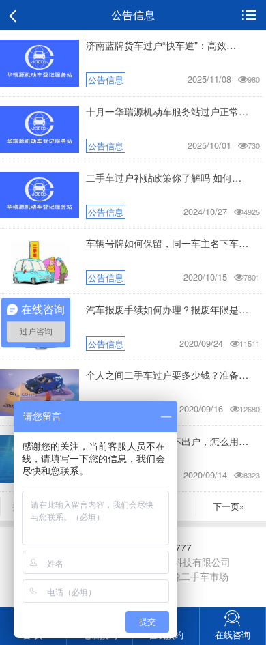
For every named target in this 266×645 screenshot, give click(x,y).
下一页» (228, 506)
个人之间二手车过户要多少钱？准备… (167, 374)
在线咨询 (232, 634)
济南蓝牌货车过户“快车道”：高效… (161, 45)
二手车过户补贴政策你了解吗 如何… (163, 177)
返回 (15, 15)
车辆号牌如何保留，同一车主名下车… (167, 242)
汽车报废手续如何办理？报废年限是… (167, 309)
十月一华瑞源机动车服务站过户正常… (167, 111)
